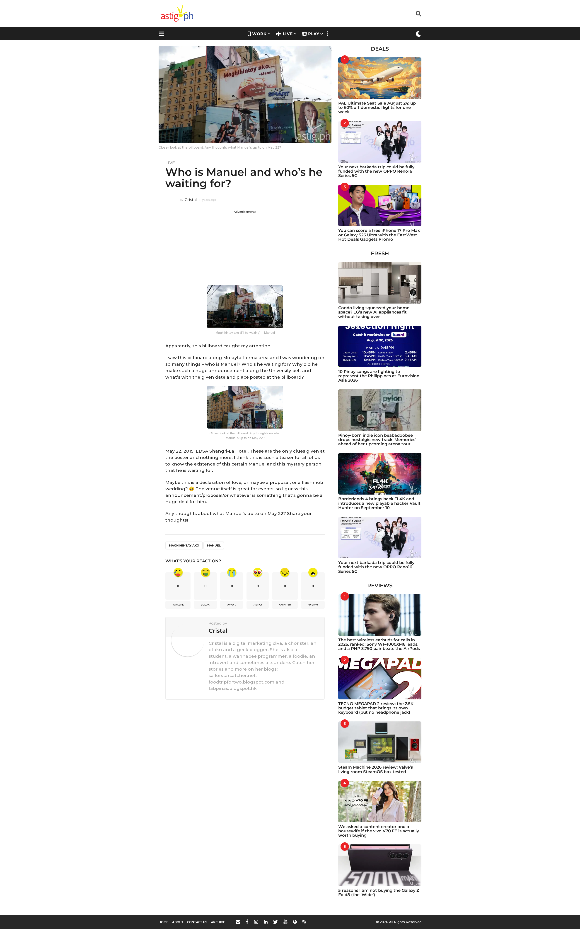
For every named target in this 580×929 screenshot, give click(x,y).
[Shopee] (295, 921)
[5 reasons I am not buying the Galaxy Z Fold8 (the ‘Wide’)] (379, 865)
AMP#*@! (285, 604)
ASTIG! (258, 604)
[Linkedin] (266, 921)
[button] (418, 13)
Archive (218, 922)
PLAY (313, 34)
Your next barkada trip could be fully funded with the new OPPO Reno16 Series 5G (376, 171)
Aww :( (232, 604)
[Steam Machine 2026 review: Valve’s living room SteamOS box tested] (379, 742)
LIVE (288, 34)
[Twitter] (275, 921)
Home (163, 922)
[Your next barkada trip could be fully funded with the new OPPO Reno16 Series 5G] (379, 141)
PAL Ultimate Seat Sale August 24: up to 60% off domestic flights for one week (377, 108)
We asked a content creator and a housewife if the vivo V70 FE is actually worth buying (378, 831)
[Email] (238, 921)
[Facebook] (247, 921)
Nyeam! (313, 604)
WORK (259, 34)
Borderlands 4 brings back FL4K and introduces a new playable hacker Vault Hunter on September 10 (379, 503)
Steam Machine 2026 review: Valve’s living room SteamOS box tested (375, 769)
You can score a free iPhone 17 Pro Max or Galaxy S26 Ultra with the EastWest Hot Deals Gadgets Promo (379, 235)
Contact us (197, 922)
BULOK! (205, 604)
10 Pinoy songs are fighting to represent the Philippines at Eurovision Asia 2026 (378, 376)
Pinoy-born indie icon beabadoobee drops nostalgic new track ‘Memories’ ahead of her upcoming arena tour (377, 440)
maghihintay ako (184, 545)
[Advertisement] (245, 245)
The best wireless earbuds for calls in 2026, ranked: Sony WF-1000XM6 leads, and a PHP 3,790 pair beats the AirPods (379, 644)
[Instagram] (256, 921)
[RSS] (304, 921)
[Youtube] (285, 921)
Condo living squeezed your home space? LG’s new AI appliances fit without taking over (373, 312)
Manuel (214, 545)
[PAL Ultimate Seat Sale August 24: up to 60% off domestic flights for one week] (379, 78)
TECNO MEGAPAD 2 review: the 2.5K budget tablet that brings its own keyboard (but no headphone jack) (375, 708)
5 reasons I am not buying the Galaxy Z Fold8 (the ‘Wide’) (378, 892)
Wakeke (178, 604)
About (177, 922)
